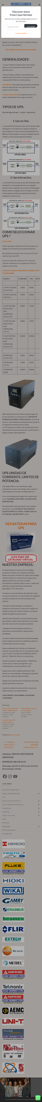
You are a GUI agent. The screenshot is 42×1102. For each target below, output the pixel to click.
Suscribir (31, 27)
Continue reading (21, 33)
